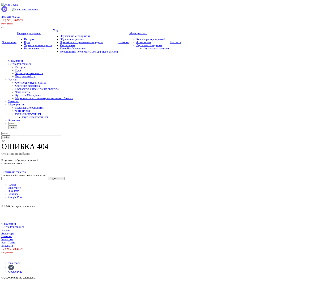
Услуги (58, 30)
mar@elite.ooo (7, 24)
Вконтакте (14, 187)
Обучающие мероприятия (75, 36)
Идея (27, 42)
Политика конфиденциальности (20, 217)
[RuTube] (11, 267)
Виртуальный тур (34, 48)
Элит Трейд (8, 242)
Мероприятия (138, 33)
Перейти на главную (13, 171)
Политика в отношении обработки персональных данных (35, 212)
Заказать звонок (10, 16)
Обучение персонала (72, 39)
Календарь (7, 233)
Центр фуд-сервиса (29, 33)
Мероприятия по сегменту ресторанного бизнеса (89, 51)
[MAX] (10, 259)
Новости (123, 42)
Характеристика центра (38, 45)
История (29, 39)
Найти (13, 127)
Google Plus (15, 197)
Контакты (175, 42)
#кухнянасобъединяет (149, 45)
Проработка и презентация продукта (81, 42)
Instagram (13, 190)
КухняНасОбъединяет (73, 48)
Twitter (12, 184)
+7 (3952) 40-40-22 (12, 20)
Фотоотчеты (143, 42)
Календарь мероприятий (150, 39)
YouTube (13, 193)
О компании (9, 42)
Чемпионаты (67, 45)
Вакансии (7, 245)
